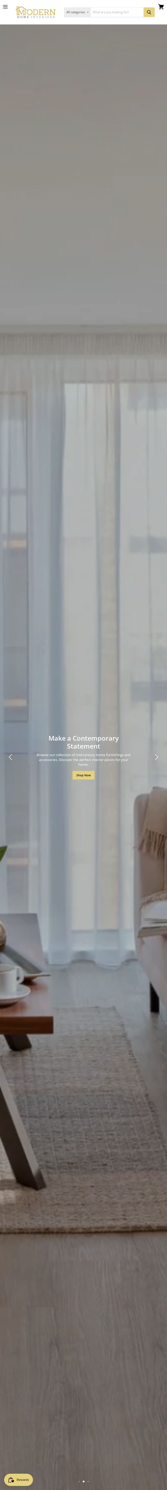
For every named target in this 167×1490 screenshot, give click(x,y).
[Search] (149, 12)
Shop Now (83, 775)
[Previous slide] (11, 757)
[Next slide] (156, 757)
